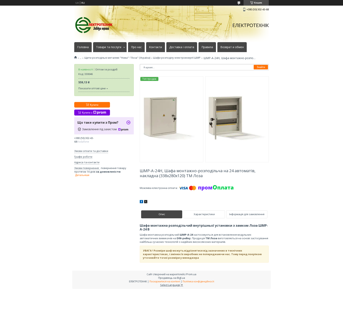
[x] (145, 202)
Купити (94, 104)
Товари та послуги (108, 47)
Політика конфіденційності (198, 281)
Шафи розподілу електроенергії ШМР (176, 57)
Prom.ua (191, 274)
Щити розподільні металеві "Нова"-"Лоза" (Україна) (117, 57)
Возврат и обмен (232, 47)
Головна (83, 47)
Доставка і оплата (181, 47)
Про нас (136, 47)
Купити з (87, 112)
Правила (207, 47)
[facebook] (141, 202)
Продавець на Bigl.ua (171, 278)
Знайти (261, 67)
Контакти (155, 47)
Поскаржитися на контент (164, 281)
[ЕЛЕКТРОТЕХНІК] (94, 25)
